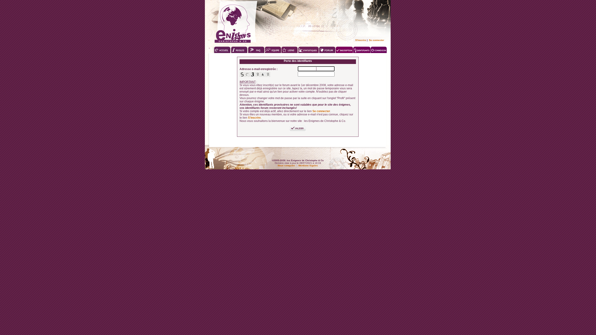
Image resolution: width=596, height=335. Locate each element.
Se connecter (376, 40)
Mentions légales (308, 165)
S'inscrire (360, 40)
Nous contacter (286, 165)
